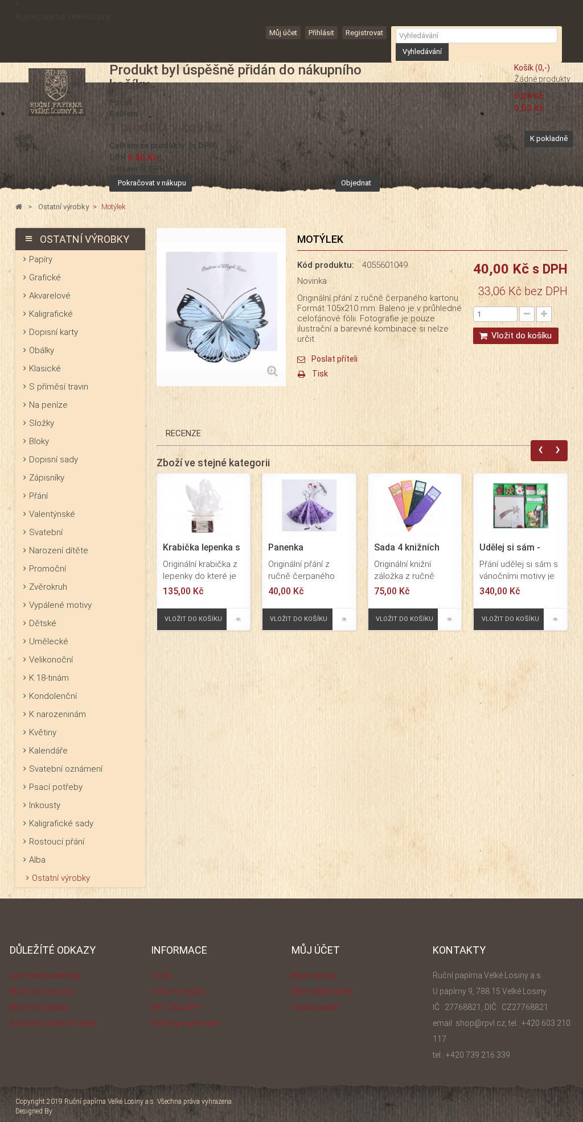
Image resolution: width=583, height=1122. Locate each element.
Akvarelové (50, 296)
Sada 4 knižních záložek (407, 548)
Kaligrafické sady (61, 823)
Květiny (42, 732)
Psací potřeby (56, 787)
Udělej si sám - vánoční (509, 548)
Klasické (45, 368)
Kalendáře (48, 751)
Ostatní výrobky (61, 878)
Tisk (320, 373)
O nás (161, 975)
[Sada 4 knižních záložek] (415, 505)
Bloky (39, 441)
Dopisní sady (53, 459)
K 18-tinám (49, 678)
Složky (41, 423)
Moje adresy (314, 975)
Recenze (183, 433)
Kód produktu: (325, 265)
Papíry (40, 259)
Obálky (41, 350)
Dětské (42, 623)
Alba (37, 860)
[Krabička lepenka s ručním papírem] (204, 505)
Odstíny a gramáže (185, 1023)
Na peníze (48, 405)
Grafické (45, 277)
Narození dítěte (58, 550)
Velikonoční (51, 660)
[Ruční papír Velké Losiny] (56, 92)
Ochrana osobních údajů (54, 1023)
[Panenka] (309, 505)
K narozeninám (57, 714)
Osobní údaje (315, 1007)
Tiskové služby (178, 991)
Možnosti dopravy (42, 991)
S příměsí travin (58, 387)
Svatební (46, 532)
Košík (532, 67)
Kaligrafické (51, 314)
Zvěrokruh (48, 587)
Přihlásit (321, 32)
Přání (38, 496)
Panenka (285, 548)
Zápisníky (46, 478)
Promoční (47, 569)
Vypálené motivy (60, 605)
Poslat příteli (334, 358)
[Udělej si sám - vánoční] (520, 505)
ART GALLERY (176, 1007)
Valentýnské (52, 514)
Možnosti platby (39, 1007)
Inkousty (44, 805)
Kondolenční (53, 696)
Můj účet (283, 32)
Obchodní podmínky (45, 975)
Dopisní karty (53, 332)
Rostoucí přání (56, 842)
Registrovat (364, 32)
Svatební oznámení (65, 769)
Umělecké (48, 641)
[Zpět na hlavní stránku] (18, 207)
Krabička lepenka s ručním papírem (201, 548)
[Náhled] (238, 619)
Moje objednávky (322, 991)
